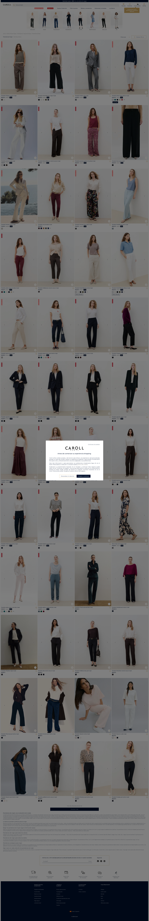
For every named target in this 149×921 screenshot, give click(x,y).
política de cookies (83, 464)
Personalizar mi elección (67, 476)
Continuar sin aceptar (94, 444)
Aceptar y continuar (83, 476)
